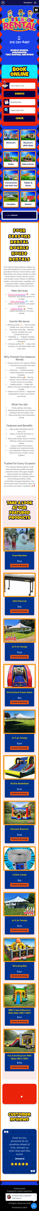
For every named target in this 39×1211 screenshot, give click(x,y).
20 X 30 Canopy (19, 920)
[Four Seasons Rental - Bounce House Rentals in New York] (19, 20)
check (20, 118)
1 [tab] (21, 1096)
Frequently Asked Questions (19, 1191)
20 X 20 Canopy (19, 646)
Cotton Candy (19, 874)
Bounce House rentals (16, 294)
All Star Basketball (19, 783)
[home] (3, 2)
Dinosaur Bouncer (20, 829)
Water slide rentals (17, 301)
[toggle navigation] (35, 2)
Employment (19, 1188)
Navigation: (28, 2)
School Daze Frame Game (20, 692)
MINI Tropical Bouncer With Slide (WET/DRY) (19, 1011)
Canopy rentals (16, 309)
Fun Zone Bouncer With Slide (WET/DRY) (19, 1057)
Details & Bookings (19, 566)
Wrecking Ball (19, 966)
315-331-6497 (19, 42)
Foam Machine (19, 555)
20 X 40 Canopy (19, 738)
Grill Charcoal (19, 601)
